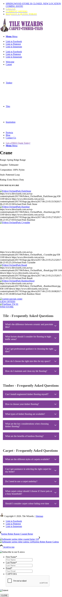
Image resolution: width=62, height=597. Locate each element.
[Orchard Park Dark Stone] (15, 191)
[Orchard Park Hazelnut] (15, 207)
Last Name (11, 562)
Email (9, 568)
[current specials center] (11, 299)
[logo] (21, 31)
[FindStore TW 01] (9, 304)
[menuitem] (34, 5)
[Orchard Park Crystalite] (31, 236)
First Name (11, 557)
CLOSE (4, 595)
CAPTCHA (11, 574)
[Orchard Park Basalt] (13, 265)
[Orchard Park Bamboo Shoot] (17, 281)
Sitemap (39, 516)
